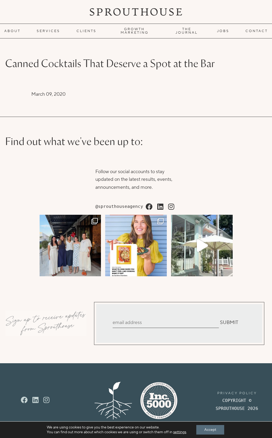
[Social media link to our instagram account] (171, 207)
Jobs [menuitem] (223, 31)
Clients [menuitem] (86, 31)
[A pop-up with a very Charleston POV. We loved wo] (202, 245)
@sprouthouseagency (119, 206)
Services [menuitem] (48, 31)
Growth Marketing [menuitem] (134, 31)
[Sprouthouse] (136, 12)
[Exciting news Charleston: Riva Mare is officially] (70, 245)
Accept (210, 429)
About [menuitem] (12, 31)
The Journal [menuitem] (187, 31)
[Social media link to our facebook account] (149, 207)
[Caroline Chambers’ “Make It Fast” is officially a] (136, 245)
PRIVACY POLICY (237, 393)
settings (179, 432)
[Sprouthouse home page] (113, 400)
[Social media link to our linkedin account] (160, 207)
